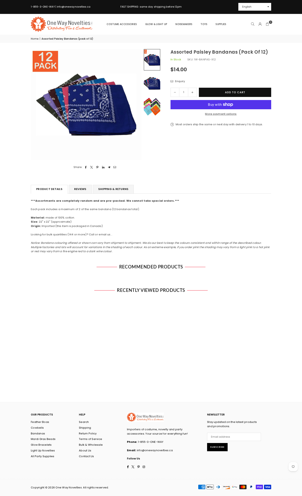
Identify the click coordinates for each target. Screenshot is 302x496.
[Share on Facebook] (85, 167)
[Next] (136, 104)
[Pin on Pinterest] (97, 167)
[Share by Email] (114, 167)
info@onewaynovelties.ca (155, 450)
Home (34, 38)
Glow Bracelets (41, 445)
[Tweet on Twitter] (91, 167)
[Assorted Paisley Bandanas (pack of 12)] (152, 59)
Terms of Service (90, 439)
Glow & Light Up (156, 24)
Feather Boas (40, 422)
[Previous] (36, 104)
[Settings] (260, 24)
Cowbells (37, 428)
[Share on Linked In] (103, 167)
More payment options (220, 114)
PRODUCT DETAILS (49, 189)
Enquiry (179, 81)
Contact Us (86, 456)
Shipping (85, 428)
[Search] (252, 24)
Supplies (221, 24)
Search (84, 422)
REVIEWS (80, 189)
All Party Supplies (42, 456)
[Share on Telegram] (109, 167)
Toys (204, 24)
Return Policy (88, 433)
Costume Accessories (122, 24)
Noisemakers (183, 24)
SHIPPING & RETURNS (113, 189)
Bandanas (38, 433)
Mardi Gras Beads (43, 439)
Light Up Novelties (43, 450)
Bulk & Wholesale (91, 445)
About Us (85, 450)
